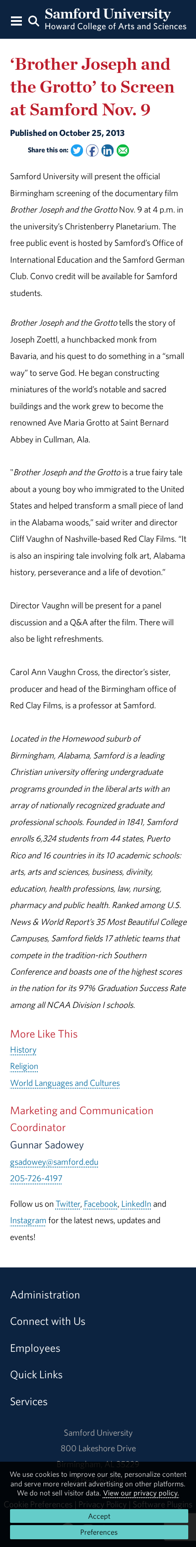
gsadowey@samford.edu (54, 1161)
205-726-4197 (36, 1178)
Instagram (28, 1220)
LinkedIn (136, 1203)
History (23, 1049)
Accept (99, 1516)
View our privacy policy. (141, 1492)
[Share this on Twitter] (77, 151)
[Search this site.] (33, 20)
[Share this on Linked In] (107, 151)
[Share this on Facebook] (92, 151)
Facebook (101, 1203)
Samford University (98, 1432)
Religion (24, 1065)
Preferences (99, 1532)
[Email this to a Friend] (122, 151)
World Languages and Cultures (65, 1082)
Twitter (68, 1203)
